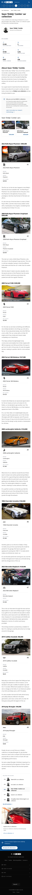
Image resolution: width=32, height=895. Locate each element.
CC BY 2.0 (15, 584)
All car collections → (8, 833)
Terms (14, 892)
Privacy (17, 892)
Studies (10, 860)
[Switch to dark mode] (29, 2)
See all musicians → (7, 804)
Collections (16, 2)
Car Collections (5, 10)
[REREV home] (7, 2)
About (6, 860)
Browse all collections (9, 848)
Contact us (25, 860)
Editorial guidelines (17, 860)
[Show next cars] (28, 127)
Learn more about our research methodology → (14, 111)
